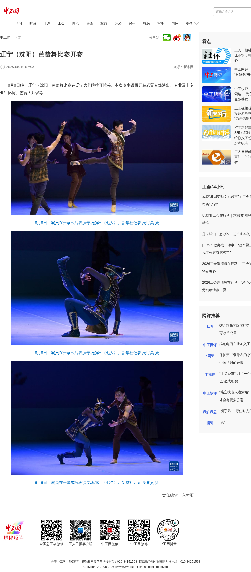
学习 (18, 23)
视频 (146, 23)
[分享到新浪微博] (177, 37)
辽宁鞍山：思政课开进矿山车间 (226, 234)
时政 (32, 23)
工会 (61, 23)
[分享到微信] (167, 37)
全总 (47, 23)
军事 (160, 23)
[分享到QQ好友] (187, 37)
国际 (175, 23)
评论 (89, 23)
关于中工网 (58, 561)
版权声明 (74, 561)
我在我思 (210, 412)
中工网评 (210, 345)
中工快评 (210, 393)
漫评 (210, 423)
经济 (118, 23)
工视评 (210, 375)
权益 (103, 23)
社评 (210, 326)
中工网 (5, 37)
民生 (132, 23)
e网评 (210, 356)
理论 (75, 23)
